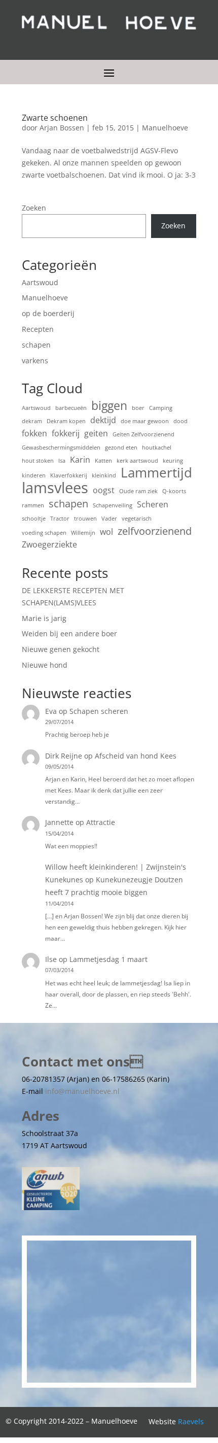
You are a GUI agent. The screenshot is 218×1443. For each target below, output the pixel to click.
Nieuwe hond (44, 665)
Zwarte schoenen (55, 117)
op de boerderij (48, 313)
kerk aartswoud (137, 460)
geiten (96, 433)
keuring (173, 460)
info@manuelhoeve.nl (82, 1091)
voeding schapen (44, 532)
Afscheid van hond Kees (135, 756)
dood (180, 421)
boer (138, 407)
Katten (103, 460)
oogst (104, 490)
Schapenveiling (112, 505)
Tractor (59, 518)
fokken (34, 433)
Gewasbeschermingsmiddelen (61, 447)
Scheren (152, 504)
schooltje (34, 518)
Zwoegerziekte (49, 544)
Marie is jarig (44, 618)
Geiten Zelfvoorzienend (143, 434)
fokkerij (66, 433)
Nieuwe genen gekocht (60, 649)
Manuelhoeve (165, 127)
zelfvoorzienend (155, 531)
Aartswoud (40, 282)
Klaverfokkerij (68, 475)
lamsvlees (55, 488)
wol (106, 531)
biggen (109, 406)
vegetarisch (137, 518)
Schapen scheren (98, 711)
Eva (51, 711)
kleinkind (104, 475)
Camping (160, 407)
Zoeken (34, 208)
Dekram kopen (66, 421)
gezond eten (121, 447)
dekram (32, 421)
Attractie (100, 822)
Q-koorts (174, 491)
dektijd (103, 420)
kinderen (34, 475)
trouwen (85, 518)
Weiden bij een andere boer (69, 633)
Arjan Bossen (62, 127)
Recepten (38, 329)
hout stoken (38, 460)
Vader (109, 518)
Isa (61, 460)
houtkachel (156, 447)
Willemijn (83, 532)
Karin (80, 459)
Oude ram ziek (138, 491)
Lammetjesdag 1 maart (108, 959)
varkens (35, 360)
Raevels (191, 1421)
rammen (33, 505)
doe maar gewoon (145, 421)
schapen (36, 345)
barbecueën (71, 407)
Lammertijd (156, 473)
